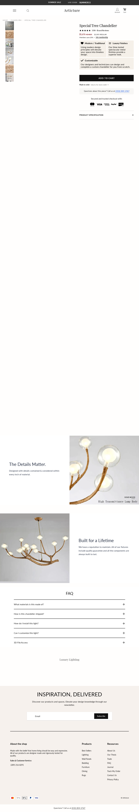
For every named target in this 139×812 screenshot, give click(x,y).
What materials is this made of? (29, 604)
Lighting (85, 755)
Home (5, 20)
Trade (109, 759)
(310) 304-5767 (122, 91)
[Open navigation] (14, 10)
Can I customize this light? (26, 633)
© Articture (125, 798)
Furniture (85, 767)
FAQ (109, 763)
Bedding (85, 763)
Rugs (84, 775)
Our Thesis (111, 755)
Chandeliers (16, 20)
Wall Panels (86, 759)
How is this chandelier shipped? (29, 613)
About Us (111, 750)
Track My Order (113, 771)
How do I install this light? (26, 623)
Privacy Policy (113, 779)
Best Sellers (86, 750)
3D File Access (21, 642)
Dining (84, 771)
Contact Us (112, 775)
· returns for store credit (93, 85)
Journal (110, 767)
